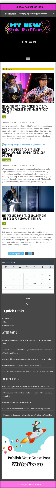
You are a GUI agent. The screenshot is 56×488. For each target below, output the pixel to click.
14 (42, 279)
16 (6, 283)
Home (6, 322)
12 (27, 279)
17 (13, 283)
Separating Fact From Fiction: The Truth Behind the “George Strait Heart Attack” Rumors (25, 109)
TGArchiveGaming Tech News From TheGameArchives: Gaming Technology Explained (23, 152)
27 (34, 287)
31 (13, 291)
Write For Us (8, 325)
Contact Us (7, 318)
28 (42, 287)
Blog (4, 117)
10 (13, 279)
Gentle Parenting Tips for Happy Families (25, 13)
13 (34, 279)
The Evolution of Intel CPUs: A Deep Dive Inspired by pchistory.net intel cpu (24, 217)
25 (20, 287)
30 (6, 291)
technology (6, 160)
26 (27, 287)
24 (13, 287)
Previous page (14, 254)
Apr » (28, 304)
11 (20, 279)
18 (20, 283)
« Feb (28, 298)
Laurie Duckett (10, 122)
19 (27, 283)
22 (50, 283)
